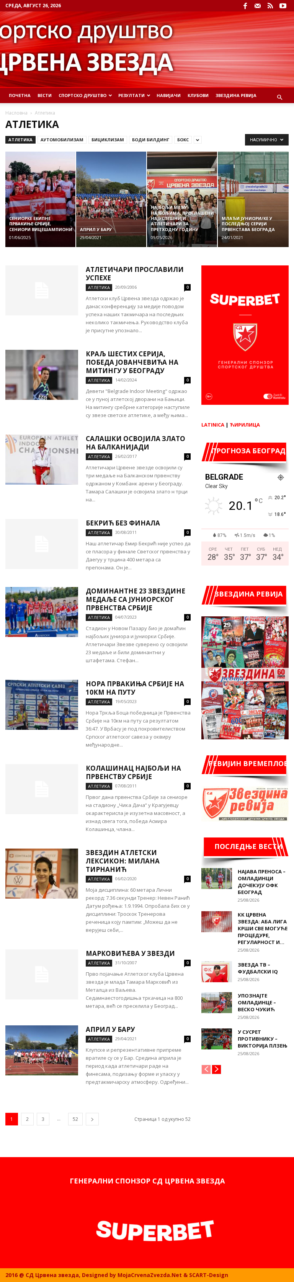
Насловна (16, 113)
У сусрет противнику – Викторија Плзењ (262, 1038)
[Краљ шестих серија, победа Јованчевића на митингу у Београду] (41, 375)
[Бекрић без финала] (41, 544)
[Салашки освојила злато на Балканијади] (41, 460)
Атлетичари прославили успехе (135, 273)
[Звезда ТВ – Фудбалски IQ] (216, 971)
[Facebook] (245, 5)
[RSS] (270, 5)
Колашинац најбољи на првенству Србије (133, 772)
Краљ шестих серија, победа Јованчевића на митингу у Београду (132, 362)
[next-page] (92, 1119)
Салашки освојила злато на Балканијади (135, 442)
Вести (45, 95)
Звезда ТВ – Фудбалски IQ (258, 968)
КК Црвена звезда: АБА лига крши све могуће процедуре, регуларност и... (262, 928)
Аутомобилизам (62, 139)
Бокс (183, 139)
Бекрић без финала (123, 523)
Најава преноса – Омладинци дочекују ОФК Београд (262, 882)
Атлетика (20, 139)
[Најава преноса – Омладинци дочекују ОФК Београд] (216, 878)
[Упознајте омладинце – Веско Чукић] (216, 1002)
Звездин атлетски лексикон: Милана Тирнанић (123, 861)
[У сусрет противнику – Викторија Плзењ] (216, 1038)
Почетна (20, 95)
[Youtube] (283, 5)
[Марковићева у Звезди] (41, 974)
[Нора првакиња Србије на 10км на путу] (41, 705)
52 (75, 1119)
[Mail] (257, 5)
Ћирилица (245, 424)
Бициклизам (107, 139)
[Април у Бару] (41, 1050)
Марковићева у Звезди (130, 953)
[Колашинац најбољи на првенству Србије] (41, 789)
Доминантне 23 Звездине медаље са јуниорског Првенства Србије (135, 599)
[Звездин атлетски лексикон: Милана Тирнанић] (41, 874)
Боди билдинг (150, 139)
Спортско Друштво (82, 95)
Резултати (131, 95)
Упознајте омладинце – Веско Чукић (257, 1002)
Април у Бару (110, 1029)
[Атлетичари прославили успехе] (41, 290)
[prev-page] (206, 1069)
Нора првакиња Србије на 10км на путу (135, 688)
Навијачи (169, 95)
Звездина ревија (236, 95)
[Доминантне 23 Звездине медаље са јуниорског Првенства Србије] (41, 612)
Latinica (212, 424)
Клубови (198, 95)
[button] (279, 97)
